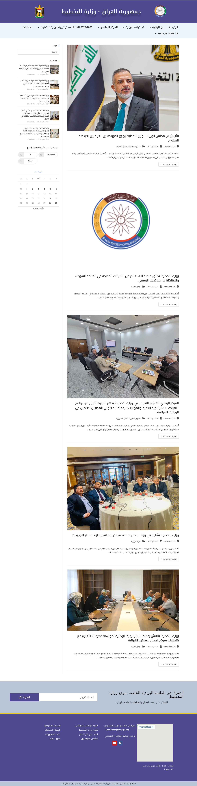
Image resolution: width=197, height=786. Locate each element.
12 (50, 194)
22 (33, 198)
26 (50, 203)
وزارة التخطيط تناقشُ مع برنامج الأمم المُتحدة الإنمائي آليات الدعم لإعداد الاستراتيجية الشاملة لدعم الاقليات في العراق (35, 114)
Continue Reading (167, 164)
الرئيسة (173, 27)
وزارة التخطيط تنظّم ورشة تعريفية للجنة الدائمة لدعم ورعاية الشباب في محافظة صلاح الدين (34, 68)
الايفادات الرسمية (167, 33)
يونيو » (35, 208)
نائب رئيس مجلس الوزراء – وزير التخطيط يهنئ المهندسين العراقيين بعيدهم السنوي (129, 138)
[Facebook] (120, 743)
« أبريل (41, 208)
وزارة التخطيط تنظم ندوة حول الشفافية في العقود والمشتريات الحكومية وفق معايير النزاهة (34, 98)
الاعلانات (27, 27)
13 (44, 194)
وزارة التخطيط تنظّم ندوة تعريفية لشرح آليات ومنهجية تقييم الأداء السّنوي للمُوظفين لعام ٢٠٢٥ (35, 83)
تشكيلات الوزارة (135, 27)
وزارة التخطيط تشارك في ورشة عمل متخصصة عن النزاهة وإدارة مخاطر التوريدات (125, 535)
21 (39, 198)
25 (56, 203)
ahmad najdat (169, 146)
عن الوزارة (158, 27)
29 (33, 203)
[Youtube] (114, 743)
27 (44, 203)
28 (39, 203)
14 (39, 194)
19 (50, 198)
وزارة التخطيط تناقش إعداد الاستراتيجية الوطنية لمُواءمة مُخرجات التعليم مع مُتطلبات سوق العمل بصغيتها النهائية (128, 638)
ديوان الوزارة (136, 286)
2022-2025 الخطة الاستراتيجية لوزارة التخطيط (66, 27)
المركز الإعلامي (109, 27)
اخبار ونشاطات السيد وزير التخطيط (128, 146)
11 (56, 194)
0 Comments (31, 74)
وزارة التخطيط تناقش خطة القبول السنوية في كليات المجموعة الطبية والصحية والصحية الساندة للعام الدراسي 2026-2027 (34, 132)
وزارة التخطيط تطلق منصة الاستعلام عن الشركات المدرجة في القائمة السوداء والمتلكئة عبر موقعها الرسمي (127, 278)
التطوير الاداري (135, 418)
